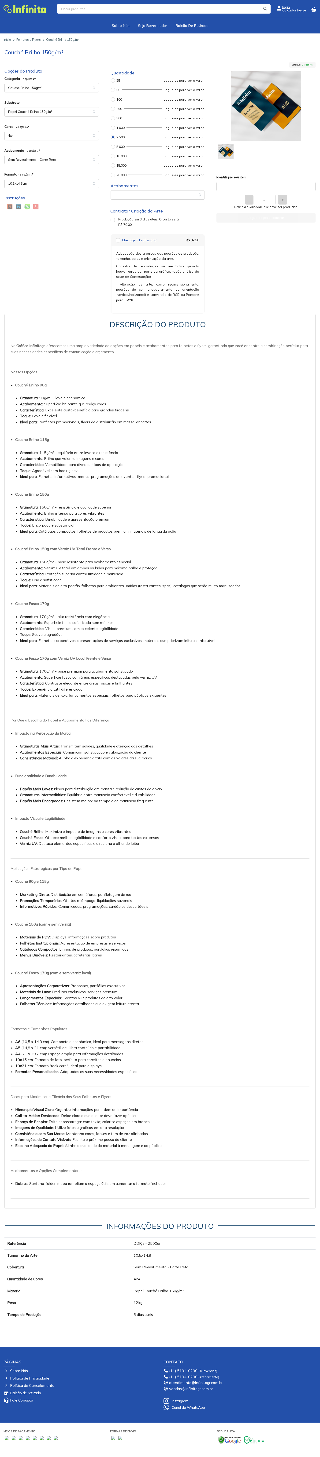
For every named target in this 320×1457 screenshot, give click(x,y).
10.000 (121, 156)
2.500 (120, 137)
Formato (17, 174)
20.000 (121, 175)
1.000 (120, 128)
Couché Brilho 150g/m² (62, 39)
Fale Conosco (21, 1400)
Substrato (12, 102)
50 (118, 90)
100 (119, 99)
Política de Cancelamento (32, 1385)
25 (118, 80)
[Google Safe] (229, 1439)
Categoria (18, 79)
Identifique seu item (231, 177)
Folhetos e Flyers (28, 39)
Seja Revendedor (152, 25)
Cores (15, 126)
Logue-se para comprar (266, 218)
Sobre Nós (121, 25)
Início (7, 39)
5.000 (120, 147)
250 (119, 109)
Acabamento (20, 150)
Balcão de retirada (25, 1393)
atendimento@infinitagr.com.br (196, 1382)
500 (119, 118)
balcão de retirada (191, 25)
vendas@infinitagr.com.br (191, 1388)
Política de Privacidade (29, 1378)
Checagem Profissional (139, 240)
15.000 (121, 165)
